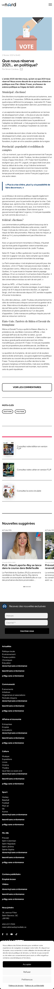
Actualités (6, 530)
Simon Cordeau (12, 69)
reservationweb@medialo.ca (14, 927)
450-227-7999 (8, 924)
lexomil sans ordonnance (13, 671)
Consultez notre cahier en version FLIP (34, 469)
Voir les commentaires (27, 387)
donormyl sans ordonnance (14, 666)
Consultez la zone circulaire (29, 490)
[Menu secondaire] (50, 4)
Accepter (27, 964)
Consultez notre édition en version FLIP (32, 447)
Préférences (27, 979)
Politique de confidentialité (34, 985)
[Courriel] (21, 69)
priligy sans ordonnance (13, 676)
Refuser (27, 972)
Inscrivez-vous (27, 631)
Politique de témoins (16, 985)
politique (20, 411)
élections (7, 411)
